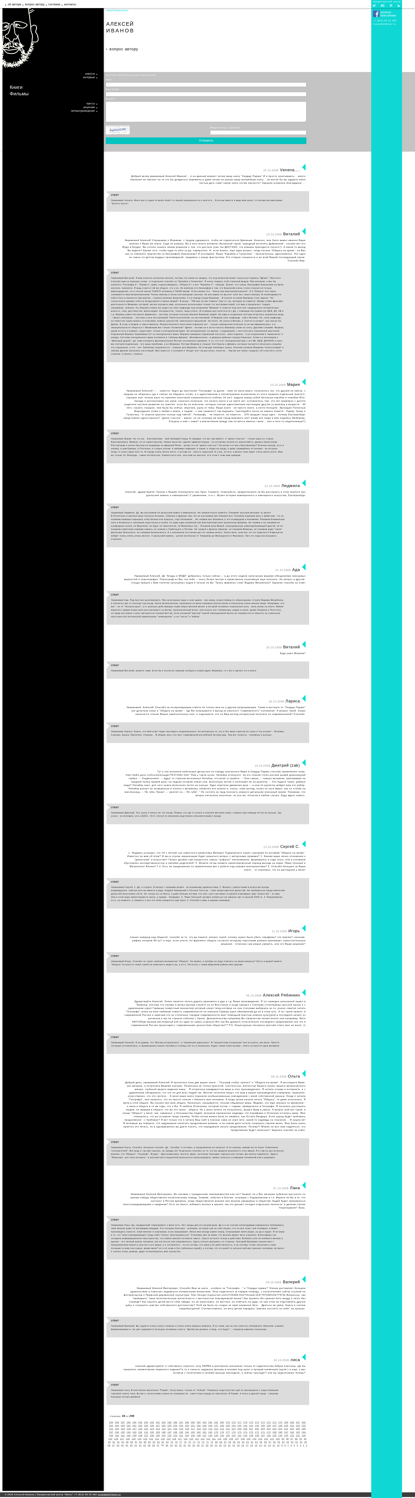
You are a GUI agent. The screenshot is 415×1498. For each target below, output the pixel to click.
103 (260, 1439)
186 (175, 1432)
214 (210, 1429)
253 (181, 1426)
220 (175, 1429)
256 (164, 1426)
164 (304, 1432)
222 (164, 1429)
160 (129, 1435)
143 (228, 1435)
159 (134, 1435)
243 (239, 1426)
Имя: (109, 79)
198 (304, 1429)
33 (176, 1445)
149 (193, 1435)
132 (292, 1435)
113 (203, 1439)
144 (222, 1435)
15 (256, 1445)
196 (117, 1432)
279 (228, 1422)
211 (228, 1429)
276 (245, 1422)
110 (220, 1439)
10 (278, 1445)
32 (180, 1445)
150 (187, 1435)
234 (292, 1426)
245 (228, 1426)
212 (222, 1429)
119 (169, 1439)
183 (193, 1432)
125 (134, 1439)
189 (158, 1432)
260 (140, 1426)
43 (131, 1445)
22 (225, 1445)
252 (187, 1426)
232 (304, 1426)
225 (146, 1429)
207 (251, 1429)
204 (269, 1429)
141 (239, 1435)
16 (251, 1445)
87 (136, 1442)
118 (174, 1439)
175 (239, 1432)
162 (117, 1435)
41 (140, 1445)
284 (199, 1422)
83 (154, 1442)
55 (279, 1442)
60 (256, 1442)
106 (243, 1439)
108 (231, 1439)
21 (229, 1445)
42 (135, 1445)
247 (216, 1426)
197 (111, 1432)
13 (265, 1445)
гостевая (54, 4)
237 (275, 1426)
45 (122, 1445)
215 (205, 1429)
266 (304, 1422)
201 (286, 1429)
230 (117, 1429)
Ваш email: (112, 89)
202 (280, 1429)
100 (278, 1439)
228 (129, 1429)
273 (263, 1422)
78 (176, 1442)
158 (140, 1435)
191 (146, 1432)
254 (175, 1426)
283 (204, 1422)
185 (181, 1432)
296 (129, 1422)
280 (222, 1422)
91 (118, 1442)
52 (292, 1442)
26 (207, 1445)
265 (111, 1426)
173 (251, 1432)
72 (203, 1442)
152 (175, 1435)
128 (116, 1439)
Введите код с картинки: (225, 127)
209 (239, 1429)
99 (283, 1439)
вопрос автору (35, 4)
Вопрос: (111, 98)
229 (123, 1429)
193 (134, 1432)
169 (275, 1432)
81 (163, 1442)
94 (305, 1439)
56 (274, 1442)
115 (191, 1439)
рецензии (89, 107)
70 (212, 1442)
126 (128, 1439)
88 (131, 1442)
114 (197, 1439)
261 (134, 1426)
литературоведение (83, 110)
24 (216, 1445)
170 (269, 1432)
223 (158, 1429)
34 (171, 1445)
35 (167, 1445)
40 (144, 1445)
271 (275, 1422)
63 (243, 1442)
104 (254, 1439)
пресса (90, 103)
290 (164, 1422)
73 (198, 1442)
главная (109, 10)
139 (251, 1435)
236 (280, 1426)
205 (263, 1429)
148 (199, 1435)
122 (151, 1439)
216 (199, 1429)
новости (90, 73)
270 (280, 1422)
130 (304, 1435)
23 (220, 1445)
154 (164, 1435)
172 (257, 1432)
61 (252, 1442)
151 (181, 1435)
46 (118, 1445)
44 (126, 1445)
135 (275, 1435)
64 (238, 1442)
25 (211, 1445)
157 (146, 1435)
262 (129, 1426)
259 (146, 1426)
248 (210, 1426)
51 (296, 1442)
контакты (70, 4)
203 (275, 1429)
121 (157, 1439)
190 (152, 1432)
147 (204, 1435)
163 (111, 1435)
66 (229, 1442)
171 (263, 1432)
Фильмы (19, 93)
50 (301, 1442)
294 (140, 1422)
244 (234, 1426)
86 (140, 1442)
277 (239, 1422)
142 (234, 1435)
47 (113, 1445)
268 (292, 1422)
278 (234, 1422)
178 (222, 1432)
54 (283, 1442)
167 (286, 1432)
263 (123, 1426)
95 (300, 1439)
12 (269, 1445)
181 (204, 1432)
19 (238, 1445)
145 (216, 1435)
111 (214, 1439)
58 (265, 1442)
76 (185, 1442)
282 (210, 1422)
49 (305, 1442)
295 (134, 1422)
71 (207, 1442)
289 (169, 1422)
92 (114, 1442)
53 (287, 1442)
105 (249, 1439)
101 (272, 1439)
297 (123, 1422)
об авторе (14, 4)
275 (251, 1422)
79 (172, 1442)
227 (135, 1429)
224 (152, 1429)
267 (298, 1422)
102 (266, 1439)
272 (269, 1422)
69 (216, 1442)
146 (210, 1435)
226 (140, 1429)
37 (158, 1445)
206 (257, 1429)
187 (169, 1432)
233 (298, 1426)
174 (245, 1432)
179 (216, 1432)
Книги (16, 87)
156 (152, 1435)
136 (269, 1435)
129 (110, 1439)
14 (260, 1445)
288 (175, 1422)
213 (216, 1429)
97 (291, 1439)
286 (187, 1422)
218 (187, 1429)
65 (234, 1442)
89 (127, 1442)
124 (139, 1439)
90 (122, 1442)
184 (187, 1432)
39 (149, 1445)
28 (198, 1445)
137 (263, 1435)
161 (123, 1435)
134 (280, 1435)
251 (193, 1426)
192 (140, 1432)
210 (234, 1429)
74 (194, 1442)
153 (169, 1435)
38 (153, 1445)
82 (158, 1442)
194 (129, 1432)
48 (109, 1445)
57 (270, 1442)
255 (169, 1426)
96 (296, 1439)
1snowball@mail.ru (384, 24)
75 (189, 1442)
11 (274, 1445)
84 (149, 1442)
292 (152, 1422)
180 (210, 1432)
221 (170, 1429)
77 (180, 1442)
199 (298, 1429)
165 (298, 1432)
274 (257, 1422)
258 (152, 1426)
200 (292, 1429)
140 (245, 1435)
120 (163, 1439)
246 (222, 1426)
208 (245, 1429)
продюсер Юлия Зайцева (388, 14)
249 (204, 1426)
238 (269, 1426)
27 (202, 1445)
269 (286, 1422)
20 (233, 1445)
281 (216, 1422)
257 (158, 1426)
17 (247, 1445)
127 (122, 1439)
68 (220, 1442)
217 (193, 1429)
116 (186, 1439)
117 (180, 1439)
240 (257, 1426)
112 (208, 1439)
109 (225, 1439)
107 (237, 1439)
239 (263, 1426)
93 (109, 1442)
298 (117, 1422)
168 (280, 1432)
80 (167, 1442)
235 (286, 1426)
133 (286, 1435)
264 (117, 1426)
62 (247, 1442)
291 (158, 1422)
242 (245, 1426)
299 (111, 1422)
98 (287, 1439)
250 (199, 1426)
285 (193, 1422)
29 (193, 1445)
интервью (89, 77)
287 (181, 1422)
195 (123, 1432)
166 (292, 1432)
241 (251, 1426)
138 (257, 1435)
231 (111, 1429)
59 (261, 1442)
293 (146, 1422)
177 (228, 1432)
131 (298, 1435)
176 (234, 1432)
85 (145, 1442)
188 (164, 1432)
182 (199, 1432)
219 (181, 1429)
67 (225, 1442)
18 (242, 1445)
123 (145, 1439)
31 (185, 1445)
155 (158, 1435)
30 (189, 1445)
